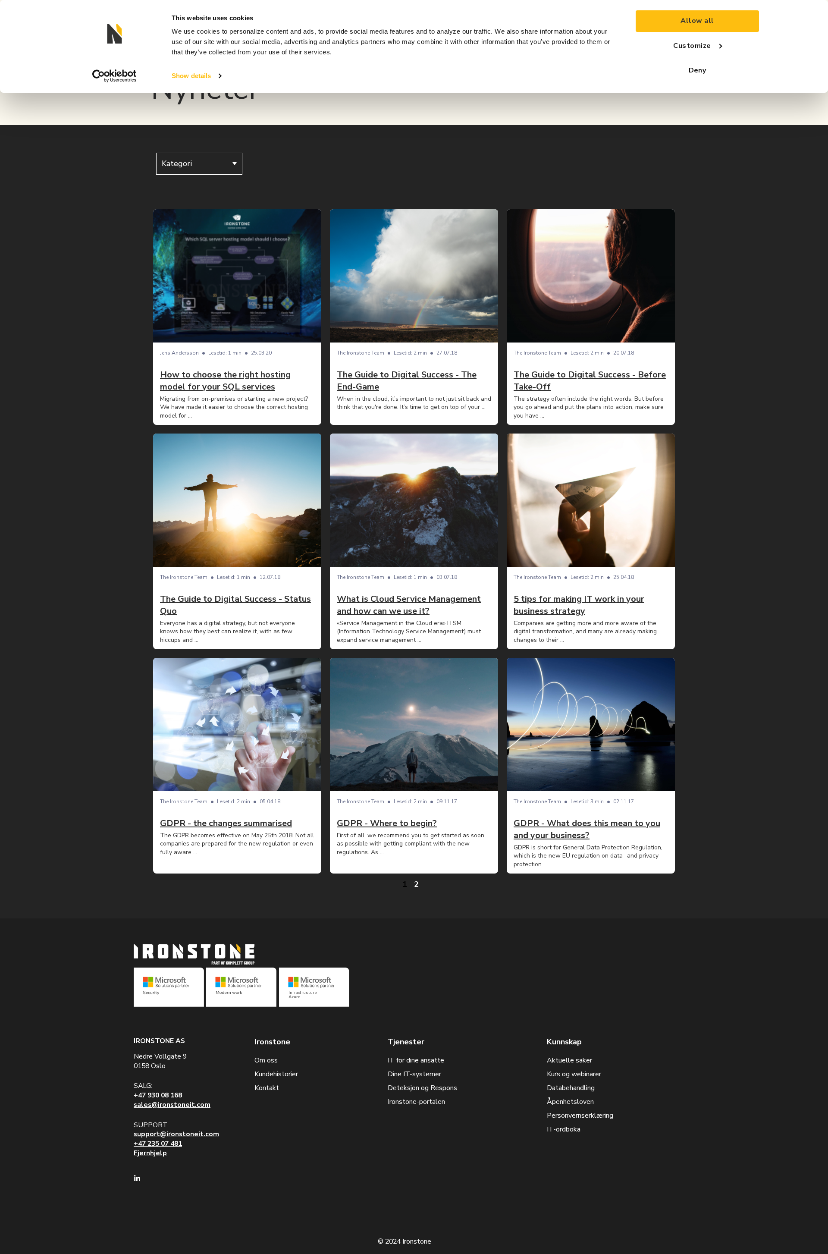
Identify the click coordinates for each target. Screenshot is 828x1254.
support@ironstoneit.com (176, 1134)
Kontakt (266, 1088)
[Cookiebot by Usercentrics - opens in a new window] (114, 75)
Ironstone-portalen (416, 1101)
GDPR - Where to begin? (387, 823)
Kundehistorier (276, 1074)
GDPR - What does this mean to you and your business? (587, 829)
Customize (692, 45)
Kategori (177, 163)
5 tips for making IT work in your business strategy (579, 605)
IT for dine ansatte (416, 1060)
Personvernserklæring (580, 1115)
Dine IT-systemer (414, 1074)
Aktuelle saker (569, 1060)
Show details (191, 75)
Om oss (266, 1060)
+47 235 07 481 (158, 1143)
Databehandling (571, 1088)
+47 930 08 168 (158, 1095)
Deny (697, 70)
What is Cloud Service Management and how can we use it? (409, 605)
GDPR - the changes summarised (226, 823)
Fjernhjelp (150, 1153)
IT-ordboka (563, 1129)
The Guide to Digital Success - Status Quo (235, 605)
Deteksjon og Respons (422, 1088)
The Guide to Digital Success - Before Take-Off (590, 381)
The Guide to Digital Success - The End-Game (407, 381)
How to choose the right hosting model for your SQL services (225, 381)
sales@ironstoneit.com (172, 1104)
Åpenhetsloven (570, 1101)
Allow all (697, 20)
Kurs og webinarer (574, 1074)
